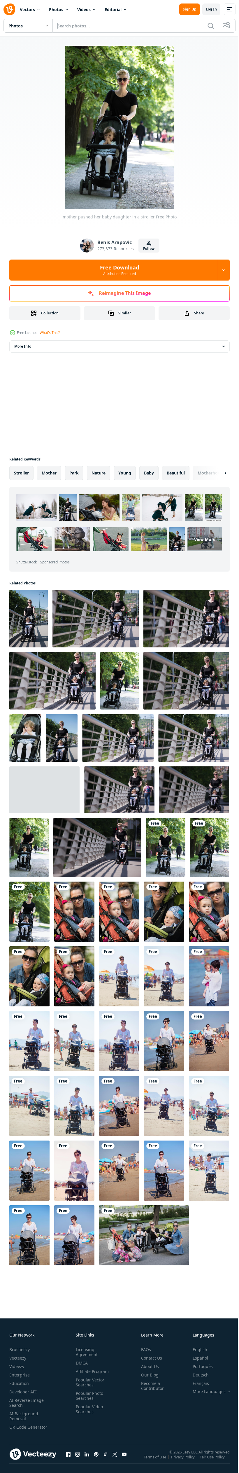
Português (198, 1366)
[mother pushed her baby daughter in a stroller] (28, 618)
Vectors (27, 9)
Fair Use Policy (212, 1460)
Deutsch (196, 1375)
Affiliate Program (91, 1371)
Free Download (119, 270)
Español (196, 1358)
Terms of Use (155, 1460)
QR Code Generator (19, 1429)
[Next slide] (216, 473)
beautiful (176, 473)
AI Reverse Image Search (26, 1402)
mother (49, 473)
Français (196, 1383)
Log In (211, 9)
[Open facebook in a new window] (68, 1460)
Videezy (16, 1366)
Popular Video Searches (88, 1409)
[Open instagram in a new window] (77, 1460)
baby (149, 473)
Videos (84, 9)
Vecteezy (17, 1358)
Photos (56, 9)
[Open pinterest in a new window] (96, 1460)
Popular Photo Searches (88, 1395)
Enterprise (19, 1375)
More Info (22, 346)
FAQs (144, 1349)
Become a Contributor (150, 1386)
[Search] (210, 25)
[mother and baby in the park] (74, 912)
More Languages (204, 1391)
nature (99, 473)
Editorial (113, 9)
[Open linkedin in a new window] (87, 1460)
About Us (148, 1366)
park (74, 473)
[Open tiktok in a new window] (105, 1460)
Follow (148, 248)
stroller (21, 473)
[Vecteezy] (9, 9)
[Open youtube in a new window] (124, 1460)
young (124, 473)
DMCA (81, 1363)
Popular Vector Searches (89, 1382)
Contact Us (149, 1358)
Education (19, 1383)
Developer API (23, 1392)
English (195, 1349)
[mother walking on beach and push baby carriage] (119, 976)
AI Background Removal (23, 1416)
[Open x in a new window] (115, 1460)
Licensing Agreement (85, 1352)
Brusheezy (19, 1349)
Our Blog (147, 1375)
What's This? (50, 332)
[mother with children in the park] (144, 1235)
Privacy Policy (183, 1460)
